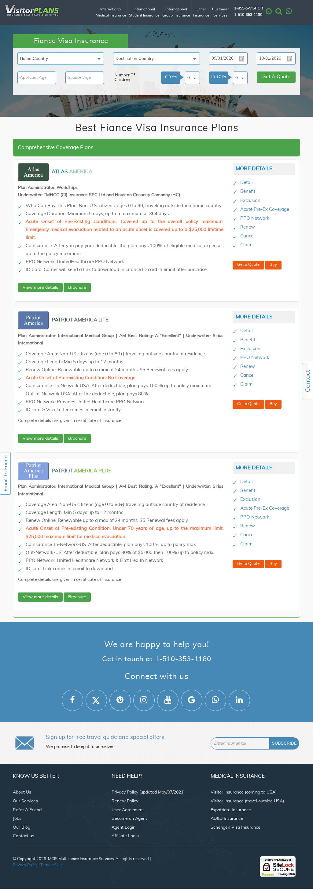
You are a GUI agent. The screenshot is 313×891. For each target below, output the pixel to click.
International (111, 12)
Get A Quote (276, 77)
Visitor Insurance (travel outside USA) (247, 801)
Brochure (77, 287)
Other (201, 12)
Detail (246, 182)
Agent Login (123, 827)
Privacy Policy (25, 865)
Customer (220, 12)
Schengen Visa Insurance (235, 827)
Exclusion (250, 200)
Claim (246, 245)
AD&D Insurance (227, 818)
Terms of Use (52, 865)
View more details (40, 287)
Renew (247, 227)
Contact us (23, 836)
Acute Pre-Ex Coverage (264, 209)
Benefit (247, 191)
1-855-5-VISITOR (248, 8)
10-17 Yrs (218, 77)
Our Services (25, 801)
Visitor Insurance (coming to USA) (244, 792)
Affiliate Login (125, 836)
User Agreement (128, 810)
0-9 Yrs (171, 77)
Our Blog (21, 827)
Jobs (17, 818)
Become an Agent (129, 818)
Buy (273, 265)
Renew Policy (125, 801)
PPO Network (254, 218)
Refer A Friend (27, 810)
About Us (22, 792)
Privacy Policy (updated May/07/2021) (148, 792)
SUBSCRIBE (284, 743)
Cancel (247, 236)
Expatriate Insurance (231, 810)
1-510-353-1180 (248, 14)
